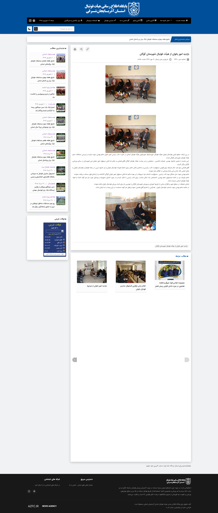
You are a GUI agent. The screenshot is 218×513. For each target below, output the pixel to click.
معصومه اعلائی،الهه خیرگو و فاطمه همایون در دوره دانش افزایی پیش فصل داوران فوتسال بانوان (170, 286)
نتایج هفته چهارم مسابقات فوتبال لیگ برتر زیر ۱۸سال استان (149, 39)
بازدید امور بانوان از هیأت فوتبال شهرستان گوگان (171, 246)
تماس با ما (72, 485)
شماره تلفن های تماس (85, 485)
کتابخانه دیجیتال (91, 20)
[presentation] (187, 360)
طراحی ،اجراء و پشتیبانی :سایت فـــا (178, 507)
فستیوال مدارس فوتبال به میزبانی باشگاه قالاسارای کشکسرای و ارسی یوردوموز (42, 177)
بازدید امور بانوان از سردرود (97, 286)
